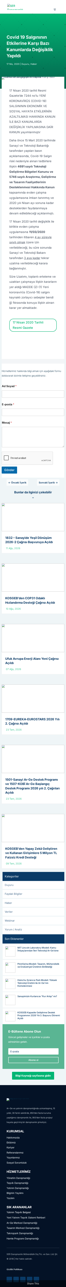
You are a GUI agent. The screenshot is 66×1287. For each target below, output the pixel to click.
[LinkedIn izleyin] (9, 1279)
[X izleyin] (16, 1279)
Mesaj (7, 422)
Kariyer (10, 1147)
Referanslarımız (15, 1152)
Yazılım (10, 1198)
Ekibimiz (11, 1142)
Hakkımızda (13, 1137)
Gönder (9, 470)
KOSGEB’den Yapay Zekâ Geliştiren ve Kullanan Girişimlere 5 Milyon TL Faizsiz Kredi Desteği (31, 853)
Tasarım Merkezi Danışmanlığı (23, 1227)
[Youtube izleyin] (36, 1279)
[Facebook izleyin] (23, 1279)
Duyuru (25, 64)
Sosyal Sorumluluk (17, 1162)
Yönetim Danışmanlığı (18, 1177)
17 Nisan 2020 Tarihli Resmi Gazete (28, 325)
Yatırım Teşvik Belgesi (19, 1212)
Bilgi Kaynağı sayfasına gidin (33, 1075)
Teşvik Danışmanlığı (17, 1182)
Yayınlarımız (13, 1157)
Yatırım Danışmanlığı (18, 1188)
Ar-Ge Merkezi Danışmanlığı (22, 1222)
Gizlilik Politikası (14, 1269)
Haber (33, 64)
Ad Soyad (9, 386)
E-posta (8, 404)
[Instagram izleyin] (29, 1279)
